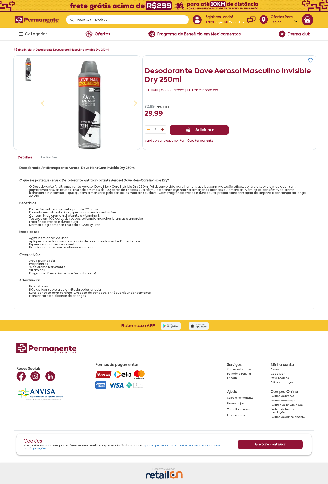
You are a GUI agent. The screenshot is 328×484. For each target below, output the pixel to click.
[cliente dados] (197, 20)
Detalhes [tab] (25, 157)
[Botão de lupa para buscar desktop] (71, 18)
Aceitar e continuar (270, 444)
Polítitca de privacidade (287, 405)
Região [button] (276, 22)
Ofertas (102, 34)
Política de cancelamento (288, 417)
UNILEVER (152, 90)
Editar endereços (282, 382)
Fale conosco (236, 415)
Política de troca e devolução (283, 411)
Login (219, 22)
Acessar (276, 369)
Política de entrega (283, 400)
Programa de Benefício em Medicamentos (199, 34)
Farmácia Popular (239, 373)
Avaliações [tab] (48, 157)
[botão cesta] (307, 20)
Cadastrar (278, 373)
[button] (28, 69)
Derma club (299, 34)
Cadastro (236, 22)
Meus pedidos (280, 378)
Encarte (232, 378)
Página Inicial (23, 49)
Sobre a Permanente (240, 397)
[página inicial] (37, 20)
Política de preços (282, 396)
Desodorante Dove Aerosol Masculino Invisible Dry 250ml (72, 49)
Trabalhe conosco (239, 409)
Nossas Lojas (235, 403)
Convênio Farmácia (240, 369)
